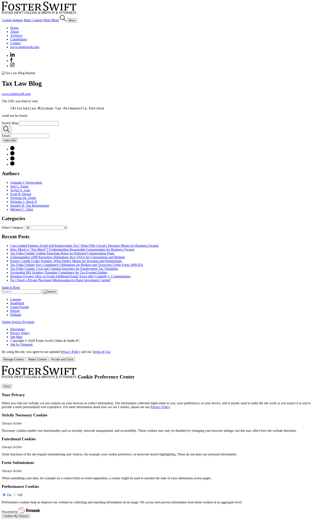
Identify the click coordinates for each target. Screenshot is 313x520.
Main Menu (51, 20)
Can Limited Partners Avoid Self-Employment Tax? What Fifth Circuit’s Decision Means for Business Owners (84, 245)
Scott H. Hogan (20, 194)
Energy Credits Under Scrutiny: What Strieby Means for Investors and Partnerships (66, 261)
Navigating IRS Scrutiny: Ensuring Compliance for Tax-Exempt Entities (58, 272)
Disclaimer (17, 329)
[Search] (63, 20)
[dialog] (156, 356)
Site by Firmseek (21, 344)
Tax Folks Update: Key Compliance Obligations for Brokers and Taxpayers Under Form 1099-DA (76, 265)
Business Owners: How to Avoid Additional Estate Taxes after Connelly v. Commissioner (70, 276)
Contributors (18, 39)
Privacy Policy (20, 333)
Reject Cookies (37, 359)
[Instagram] (12, 66)
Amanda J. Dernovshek (26, 182)
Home (14, 28)
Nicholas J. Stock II (23, 202)
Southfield (17, 303)
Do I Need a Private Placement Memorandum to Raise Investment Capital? (60, 280)
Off (19, 495)
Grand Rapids (19, 307)
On (9, 495)
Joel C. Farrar (19, 186)
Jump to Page (11, 287)
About (14, 31)
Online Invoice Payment (18, 322)
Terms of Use (101, 352)
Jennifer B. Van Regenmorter (29, 205)
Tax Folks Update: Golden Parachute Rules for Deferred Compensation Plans (62, 253)
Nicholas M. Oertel (23, 198)
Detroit (15, 311)
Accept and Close (62, 359)
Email (6, 135)
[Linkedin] (12, 55)
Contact (15, 43)
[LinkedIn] (12, 149)
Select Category (12, 227)
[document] (156, 442)
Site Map (16, 337)
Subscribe (9, 140)
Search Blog (10, 123)
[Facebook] (11, 60)
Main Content (33, 20)
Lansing (15, 299)
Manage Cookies (13, 359)
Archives (16, 35)
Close (6, 386)
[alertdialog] (156, 442)
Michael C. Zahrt (21, 209)
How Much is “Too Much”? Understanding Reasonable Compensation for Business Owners (72, 249)
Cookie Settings (12, 20)
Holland (15, 314)
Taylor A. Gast (20, 190)
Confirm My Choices (16, 516)
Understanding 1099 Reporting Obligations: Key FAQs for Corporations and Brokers (67, 257)
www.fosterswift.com (24, 47)
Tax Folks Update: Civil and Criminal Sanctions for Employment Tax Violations (64, 268)
